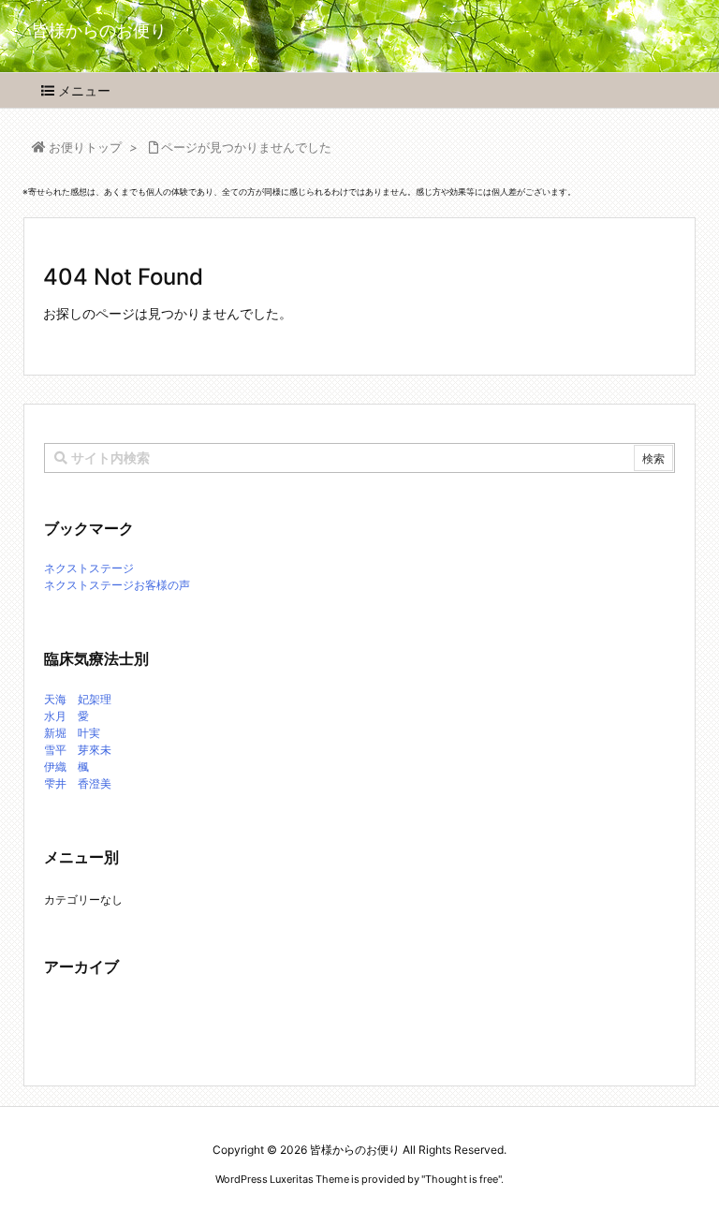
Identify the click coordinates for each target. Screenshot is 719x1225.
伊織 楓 (66, 767)
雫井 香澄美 (77, 783)
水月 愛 (66, 716)
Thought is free (461, 1179)
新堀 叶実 (72, 733)
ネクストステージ (89, 568)
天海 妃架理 (77, 699)
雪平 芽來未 (77, 750)
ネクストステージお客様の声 (117, 585)
